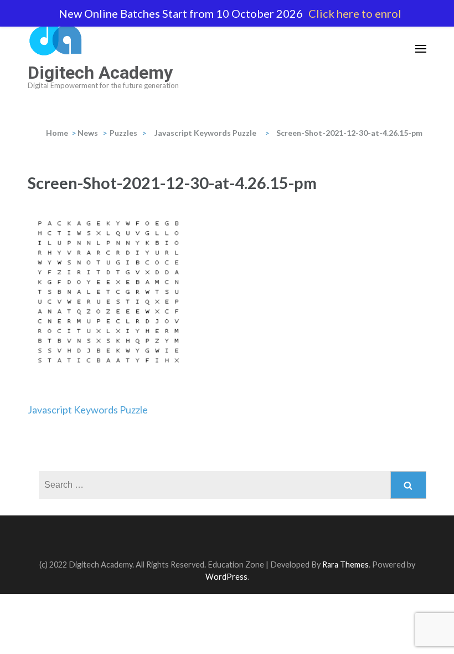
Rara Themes (345, 564)
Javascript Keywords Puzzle (88, 409)
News (88, 132)
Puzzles (123, 132)
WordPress (226, 576)
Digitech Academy (100, 72)
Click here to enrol (354, 13)
